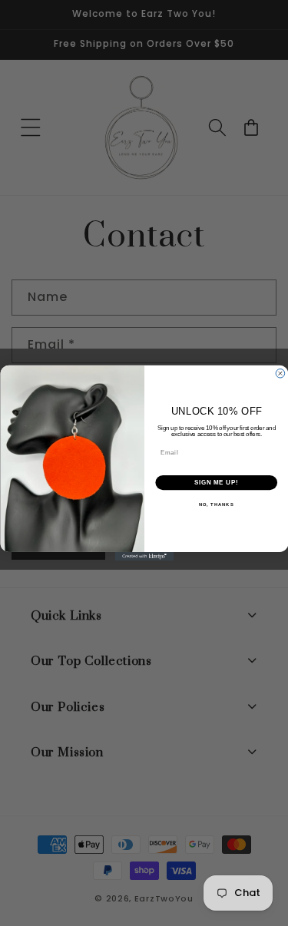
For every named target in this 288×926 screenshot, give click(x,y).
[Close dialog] (280, 373)
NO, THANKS (215, 505)
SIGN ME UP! (216, 482)
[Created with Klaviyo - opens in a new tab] (144, 556)
